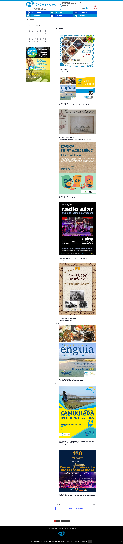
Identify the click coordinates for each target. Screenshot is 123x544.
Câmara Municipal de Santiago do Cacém (41, 4)
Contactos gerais (68, 528)
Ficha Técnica (74, 528)
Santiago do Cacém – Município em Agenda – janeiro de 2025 (74, 104)
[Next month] (46, 25)
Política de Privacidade (50, 528)
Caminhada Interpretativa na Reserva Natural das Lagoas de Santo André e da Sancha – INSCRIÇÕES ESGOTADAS (77, 441)
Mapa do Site (64, 528)
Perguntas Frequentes (58, 528)
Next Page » (67, 521)
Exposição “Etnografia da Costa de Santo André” (71, 71)
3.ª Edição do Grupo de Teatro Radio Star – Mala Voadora (73, 258)
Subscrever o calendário (75, 508)
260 (63, 521)
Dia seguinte (93, 504)
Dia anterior (58, 504)
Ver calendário (31, 44)
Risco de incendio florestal (95, 7)
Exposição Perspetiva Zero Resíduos (68, 198)
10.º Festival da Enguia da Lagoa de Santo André (71, 380)
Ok (89, 541)
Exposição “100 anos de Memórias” (67, 318)
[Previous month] (29, 25)
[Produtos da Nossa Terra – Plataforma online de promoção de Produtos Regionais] (38, 58)
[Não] (121, 541)
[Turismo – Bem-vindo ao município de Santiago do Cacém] (38, 82)
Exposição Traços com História (66, 137)
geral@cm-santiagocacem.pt (68, 8)
